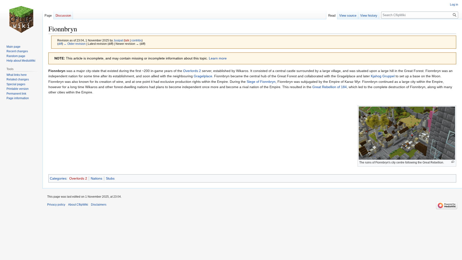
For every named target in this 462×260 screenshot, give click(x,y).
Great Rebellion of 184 (329, 87)
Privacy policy (56, 204)
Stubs (110, 178)
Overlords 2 (192, 71)
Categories (58, 178)
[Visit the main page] (21, 19)
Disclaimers (98, 204)
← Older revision (75, 43)
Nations (96, 178)
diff (60, 43)
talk (127, 40)
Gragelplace (203, 76)
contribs (136, 40)
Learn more (218, 58)
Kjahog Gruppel (383, 76)
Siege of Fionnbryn (261, 82)
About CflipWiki (78, 204)
